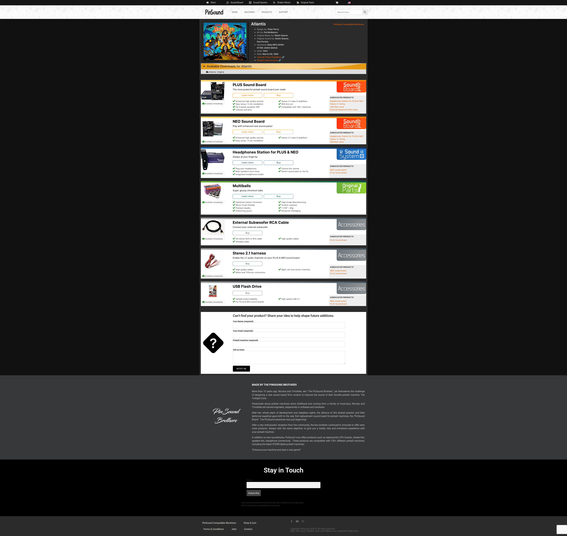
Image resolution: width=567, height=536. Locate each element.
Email (249, 480)
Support (283, 12)
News (235, 12)
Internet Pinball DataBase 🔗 (270, 57)
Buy (279, 95)
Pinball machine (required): (246, 340)
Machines (249, 12)
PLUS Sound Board (338, 173)
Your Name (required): (243, 321)
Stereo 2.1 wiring (337, 104)
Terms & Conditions (213, 529)
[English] (350, 2)
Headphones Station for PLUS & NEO (346, 101)
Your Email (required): (243, 331)
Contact (248, 529)
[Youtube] (297, 521)
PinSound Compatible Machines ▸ (349, 24)
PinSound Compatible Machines (219, 523)
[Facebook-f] (291, 521)
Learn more (248, 95)
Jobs (234, 529)
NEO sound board (338, 170)
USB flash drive (337, 107)
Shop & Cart (250, 523)
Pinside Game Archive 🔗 (269, 60)
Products (266, 12)
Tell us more (238, 350)
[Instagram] (303, 521)
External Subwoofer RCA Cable (344, 110)
